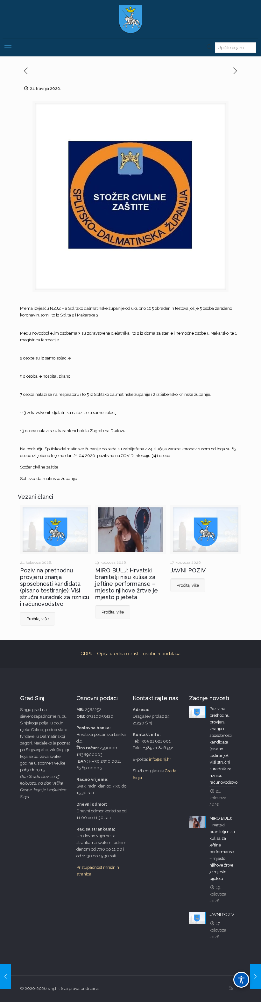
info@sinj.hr (160, 759)
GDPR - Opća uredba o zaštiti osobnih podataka (130, 653)
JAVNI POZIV (188, 570)
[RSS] (231, 988)
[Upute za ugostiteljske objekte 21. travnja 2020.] (5, 976)
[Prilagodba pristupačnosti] (241, 980)
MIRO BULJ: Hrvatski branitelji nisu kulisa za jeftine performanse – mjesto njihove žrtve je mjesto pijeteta (126, 583)
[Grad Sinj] (130, 19)
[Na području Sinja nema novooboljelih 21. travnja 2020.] (255, 976)
